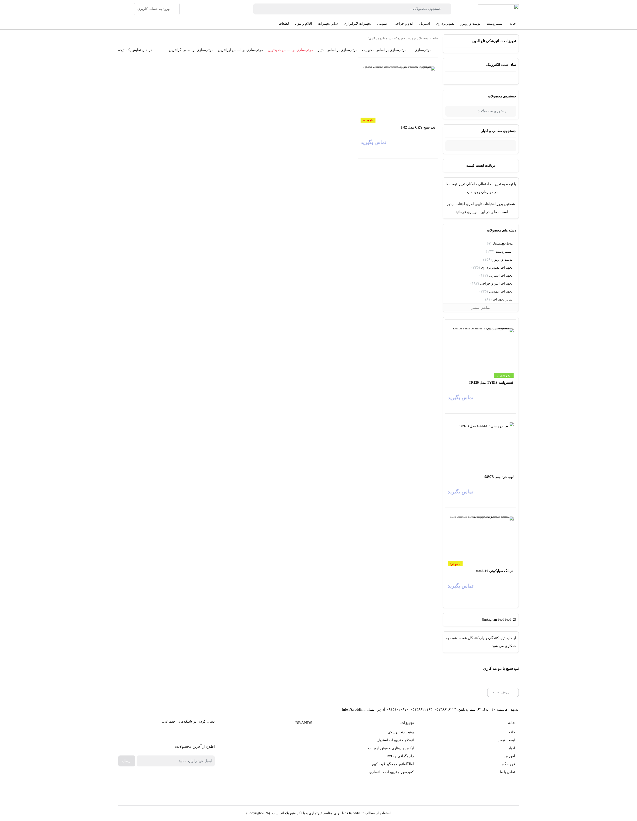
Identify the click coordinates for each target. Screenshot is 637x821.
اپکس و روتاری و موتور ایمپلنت (391, 748)
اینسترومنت (504, 251)
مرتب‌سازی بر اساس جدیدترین (290, 50)
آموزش (509, 756)
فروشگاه (508, 764)
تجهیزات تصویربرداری (497, 267)
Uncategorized (502, 243)
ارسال (126, 761)
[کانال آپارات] (190, 734)
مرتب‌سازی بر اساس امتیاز (338, 50)
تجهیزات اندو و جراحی (496, 283)
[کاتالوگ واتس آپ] (179, 734)
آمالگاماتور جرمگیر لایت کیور (393, 764)
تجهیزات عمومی (501, 291)
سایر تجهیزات (503, 299)
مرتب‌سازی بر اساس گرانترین (191, 50)
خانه (435, 38)
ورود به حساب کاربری (153, 9)
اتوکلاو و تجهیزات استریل (395, 740)
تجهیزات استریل (501, 275)
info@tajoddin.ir (354, 709)
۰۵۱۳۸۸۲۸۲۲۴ (445, 709)
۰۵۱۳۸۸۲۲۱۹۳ (421, 709)
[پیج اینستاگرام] (168, 734)
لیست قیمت (506, 740)
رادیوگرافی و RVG (400, 756)
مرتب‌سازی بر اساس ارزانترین (240, 50)
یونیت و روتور (503, 259)
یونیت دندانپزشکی (400, 732)
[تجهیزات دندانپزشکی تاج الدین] (498, 9)
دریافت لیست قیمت (480, 165)
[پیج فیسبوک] (202, 734)
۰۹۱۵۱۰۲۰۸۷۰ (398, 709)
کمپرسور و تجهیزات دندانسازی (391, 772)
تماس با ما (507, 772)
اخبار (511, 748)
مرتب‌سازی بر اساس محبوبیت (384, 50)
